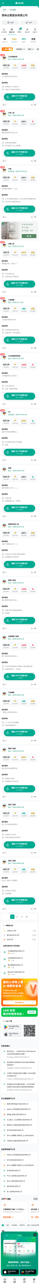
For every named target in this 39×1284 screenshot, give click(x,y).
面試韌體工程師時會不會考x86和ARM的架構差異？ (21, 1063)
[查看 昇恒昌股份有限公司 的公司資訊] (19, 1170)
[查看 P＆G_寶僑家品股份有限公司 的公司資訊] (19, 1175)
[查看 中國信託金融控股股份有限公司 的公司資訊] (19, 1140)
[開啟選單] (3, 3)
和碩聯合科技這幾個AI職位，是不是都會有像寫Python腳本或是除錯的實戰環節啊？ (21, 1085)
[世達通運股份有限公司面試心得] (19, 959)
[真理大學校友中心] (19, 939)
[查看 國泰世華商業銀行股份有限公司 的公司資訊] (19, 1104)
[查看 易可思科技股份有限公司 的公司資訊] (19, 1130)
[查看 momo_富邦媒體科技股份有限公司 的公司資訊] (19, 1109)
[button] (19, 1231)
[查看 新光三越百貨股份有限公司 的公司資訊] (19, 1181)
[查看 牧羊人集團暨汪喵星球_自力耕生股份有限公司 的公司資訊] (19, 1135)
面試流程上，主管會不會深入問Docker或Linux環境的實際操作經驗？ (21, 1052)
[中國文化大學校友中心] (19, 931)
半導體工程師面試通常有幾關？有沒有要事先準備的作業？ (21, 1074)
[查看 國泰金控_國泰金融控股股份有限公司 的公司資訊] (19, 1125)
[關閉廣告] (35, 1234)
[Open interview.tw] (3, 1225)
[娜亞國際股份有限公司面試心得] (19, 966)
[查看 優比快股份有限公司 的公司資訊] (19, 1186)
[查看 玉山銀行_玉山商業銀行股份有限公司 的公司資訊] (19, 1119)
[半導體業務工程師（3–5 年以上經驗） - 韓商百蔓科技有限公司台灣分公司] (14, 1210)
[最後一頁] (26, 917)
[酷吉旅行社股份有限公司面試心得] (19, 973)
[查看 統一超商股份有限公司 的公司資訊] (19, 1191)
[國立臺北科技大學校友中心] (19, 935)
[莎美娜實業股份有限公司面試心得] (19, 952)
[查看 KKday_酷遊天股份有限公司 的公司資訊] (19, 1114)
